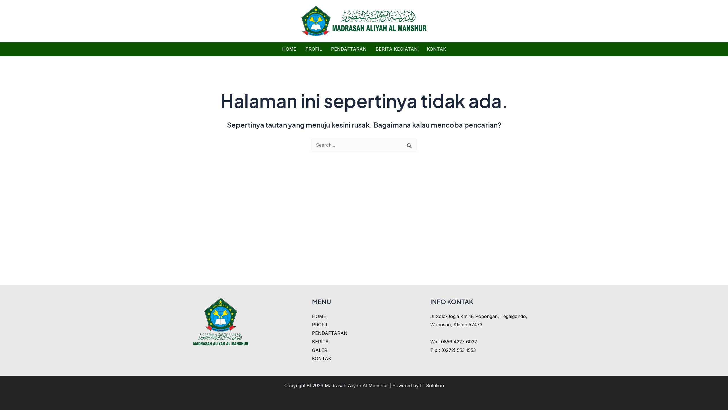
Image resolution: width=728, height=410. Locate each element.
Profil (313, 49)
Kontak (436, 49)
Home (289, 49)
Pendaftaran (349, 49)
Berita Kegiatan (397, 49)
